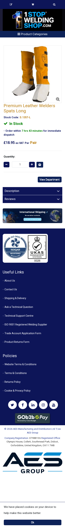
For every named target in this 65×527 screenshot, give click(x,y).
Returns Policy (13, 381)
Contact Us (11, 289)
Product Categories (33, 34)
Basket (33, 4)
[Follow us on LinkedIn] (33, 404)
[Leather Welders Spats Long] (32, 74)
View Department (50, 179)
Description (12, 191)
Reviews (10, 199)
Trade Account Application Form (23, 333)
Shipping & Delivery (15, 298)
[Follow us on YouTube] (53, 404)
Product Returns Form (17, 341)
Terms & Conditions (16, 373)
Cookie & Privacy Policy (18, 390)
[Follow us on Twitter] (12, 404)
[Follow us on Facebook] (22, 404)
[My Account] (11, 4)
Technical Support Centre (19, 315)
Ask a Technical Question (19, 307)
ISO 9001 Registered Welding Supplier (26, 324)
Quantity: (9, 156)
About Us (10, 280)
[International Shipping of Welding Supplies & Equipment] (32, 215)
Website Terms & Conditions (20, 364)
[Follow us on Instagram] (43, 404)
